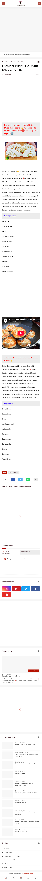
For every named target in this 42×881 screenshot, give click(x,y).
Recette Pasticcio (20, 773)
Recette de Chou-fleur (11, 676)
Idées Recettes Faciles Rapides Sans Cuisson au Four (18, 54)
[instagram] (6, 588)
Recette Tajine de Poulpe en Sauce (25, 745)
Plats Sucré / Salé (18, 62)
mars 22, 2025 (20, 800)
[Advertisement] (21, 29)
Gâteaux (6, 849)
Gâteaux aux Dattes (20, 802)
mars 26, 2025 (20, 791)
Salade (6, 864)
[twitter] (25, 588)
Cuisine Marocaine (27, 874)
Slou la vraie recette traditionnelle (25, 764)
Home (6, 62)
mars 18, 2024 (20, 772)
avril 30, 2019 (20, 762)
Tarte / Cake (8, 867)
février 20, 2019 (20, 829)
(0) (39, 74)
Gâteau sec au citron (21, 831)
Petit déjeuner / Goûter (12, 856)
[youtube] (6, 594)
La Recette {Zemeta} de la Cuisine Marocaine (25, 813)
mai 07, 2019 (20, 820)
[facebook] (35, 588)
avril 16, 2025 (7, 674)
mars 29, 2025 (20, 781)
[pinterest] (16, 588)
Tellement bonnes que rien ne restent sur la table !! (26, 755)
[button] (13, 479)
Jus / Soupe (8, 852)
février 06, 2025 (20, 810)
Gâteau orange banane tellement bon (26, 793)
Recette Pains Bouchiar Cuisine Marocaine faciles (24, 784)
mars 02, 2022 (20, 743)
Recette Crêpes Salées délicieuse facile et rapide (27, 823)
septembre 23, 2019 (22, 752)
